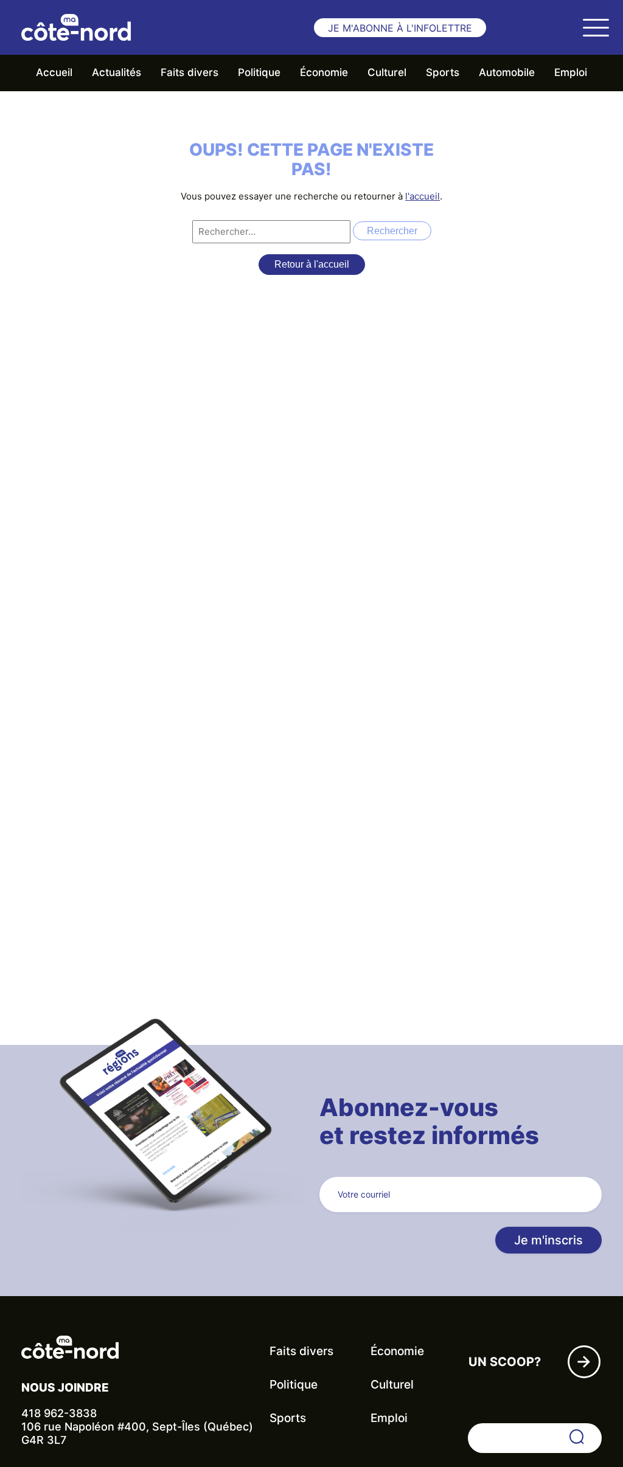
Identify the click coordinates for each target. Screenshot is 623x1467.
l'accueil (422, 196)
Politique (259, 72)
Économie (324, 72)
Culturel (386, 72)
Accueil (54, 72)
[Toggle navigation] (595, 27)
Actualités (116, 72)
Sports (442, 72)
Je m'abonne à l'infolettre (400, 28)
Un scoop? (504, 1361)
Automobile (507, 72)
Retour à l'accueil (311, 264)
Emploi (570, 72)
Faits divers (189, 72)
